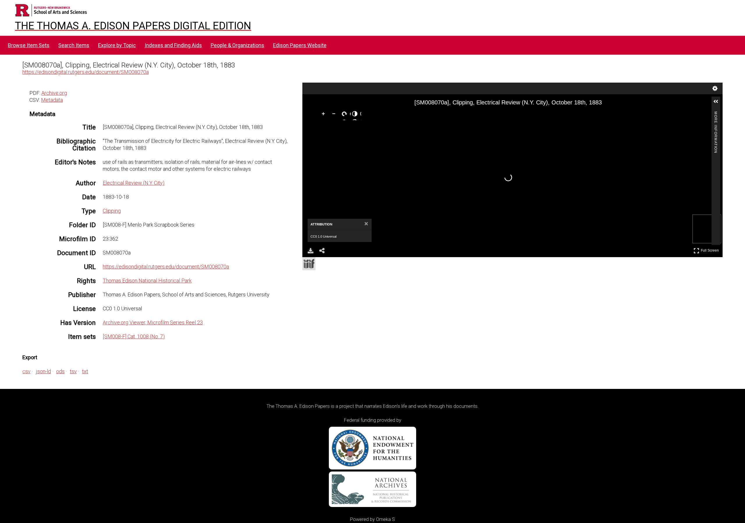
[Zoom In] (324, 115)
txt (85, 371)
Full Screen (710, 249)
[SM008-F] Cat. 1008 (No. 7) (134, 336)
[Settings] (715, 88)
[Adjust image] (356, 115)
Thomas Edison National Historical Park (147, 280)
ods (60, 371)
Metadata (52, 100)
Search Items (73, 45)
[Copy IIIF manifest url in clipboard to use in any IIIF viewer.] (308, 263)
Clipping (112, 211)
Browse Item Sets (28, 45)
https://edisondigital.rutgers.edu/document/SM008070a (85, 72)
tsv (73, 371)
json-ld (43, 371)
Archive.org (54, 93)
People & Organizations (237, 45)
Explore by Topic (117, 45)
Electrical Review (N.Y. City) (133, 183)
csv (26, 371)
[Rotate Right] (345, 115)
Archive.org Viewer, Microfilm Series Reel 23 (153, 322)
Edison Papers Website (300, 45)
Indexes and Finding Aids (173, 45)
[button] (718, 104)
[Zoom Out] (335, 115)
